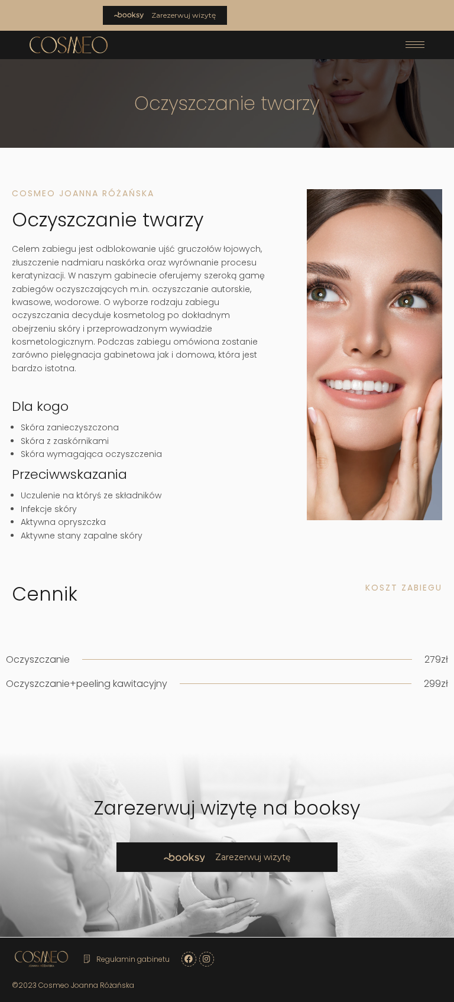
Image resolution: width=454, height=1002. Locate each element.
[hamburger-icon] (412, 45)
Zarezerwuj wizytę (183, 15)
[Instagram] (206, 959)
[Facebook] (188, 959)
